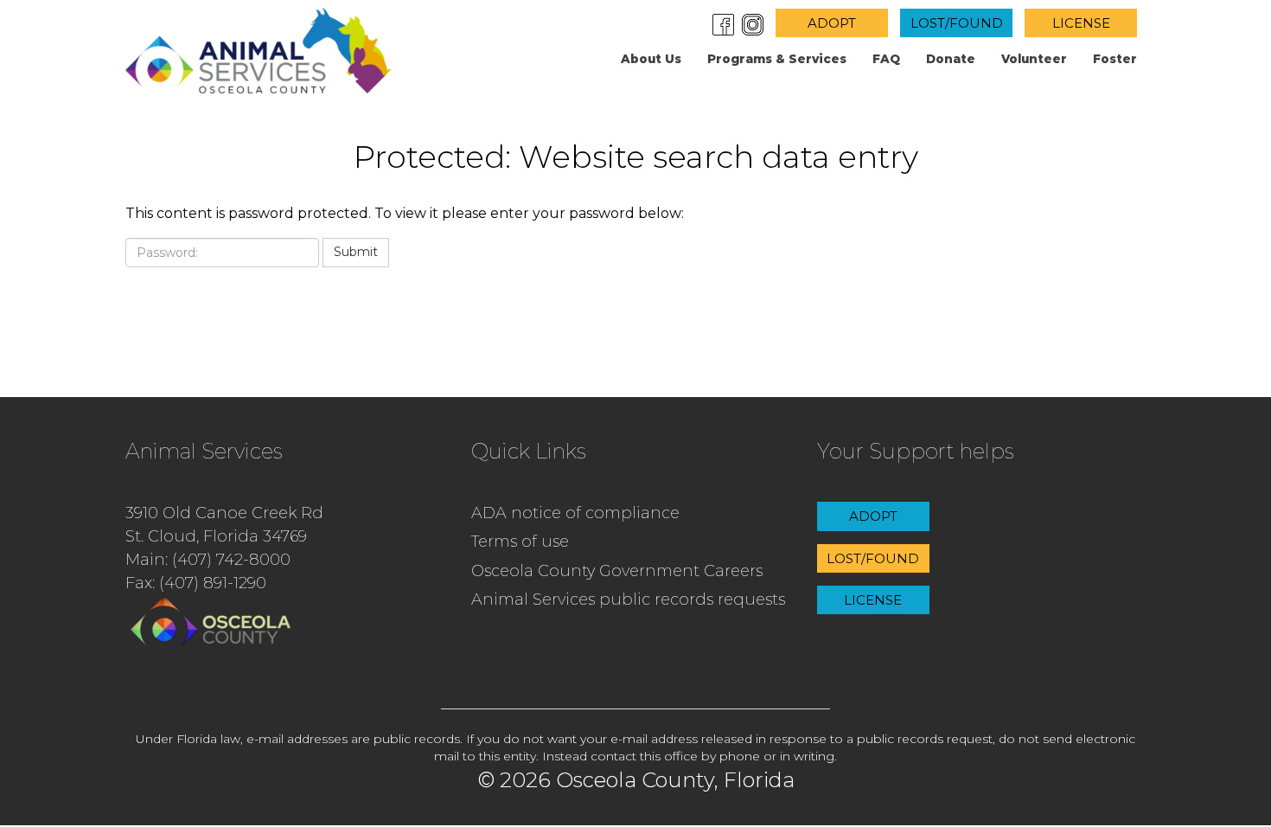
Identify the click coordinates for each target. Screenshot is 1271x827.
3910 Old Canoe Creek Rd (224, 512)
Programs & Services (776, 59)
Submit (356, 252)
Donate (950, 59)
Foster (1115, 59)
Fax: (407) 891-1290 (195, 583)
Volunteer (1034, 59)
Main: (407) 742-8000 (208, 559)
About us (651, 59)
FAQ (886, 59)
